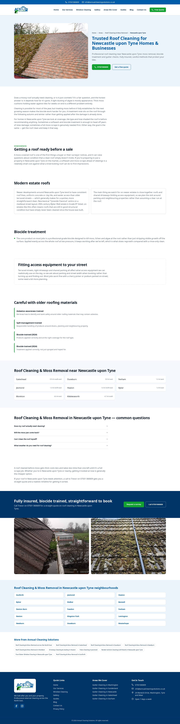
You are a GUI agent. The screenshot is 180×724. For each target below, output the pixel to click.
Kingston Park (73, 616)
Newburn (20, 623)
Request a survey (134, 504)
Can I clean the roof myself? (25, 439)
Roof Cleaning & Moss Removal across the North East (34, 645)
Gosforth (20, 595)
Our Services (67, 10)
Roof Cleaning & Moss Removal (116, 33)
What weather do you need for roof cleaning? (33, 445)
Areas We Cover (110, 10)
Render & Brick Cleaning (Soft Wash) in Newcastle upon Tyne (122, 650)
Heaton (121, 595)
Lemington (123, 616)
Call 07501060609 (156, 504)
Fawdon (70, 609)
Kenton (19, 616)
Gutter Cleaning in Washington (105, 685)
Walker (70, 602)
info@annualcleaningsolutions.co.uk (100, 2)
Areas (101, 33)
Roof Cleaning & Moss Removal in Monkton (30, 650)
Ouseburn (71, 623)
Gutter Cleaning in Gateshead (104, 695)
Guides (123, 10)
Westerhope (123, 623)
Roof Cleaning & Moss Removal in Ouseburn (106, 645)
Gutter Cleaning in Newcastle (104, 692)
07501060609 (73, 2)
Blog (131, 10)
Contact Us (141, 10)
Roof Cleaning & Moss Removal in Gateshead (71, 645)
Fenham (121, 609)
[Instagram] (22, 706)
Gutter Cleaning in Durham (103, 698)
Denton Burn (21, 609)
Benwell (121, 602)
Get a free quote (121, 67)
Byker (18, 602)
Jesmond (71, 595)
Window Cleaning (83, 10)
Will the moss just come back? (26, 432)
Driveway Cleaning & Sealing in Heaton (62, 650)
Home (56, 10)
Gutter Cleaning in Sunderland (105, 688)
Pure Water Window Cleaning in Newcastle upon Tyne (34, 654)
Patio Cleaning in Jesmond (88, 650)
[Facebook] (16, 706)
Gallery (97, 10)
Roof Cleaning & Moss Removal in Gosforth (70, 654)
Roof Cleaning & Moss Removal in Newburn (139, 645)
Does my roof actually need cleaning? (29, 426)
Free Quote (159, 10)
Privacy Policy (58, 709)
